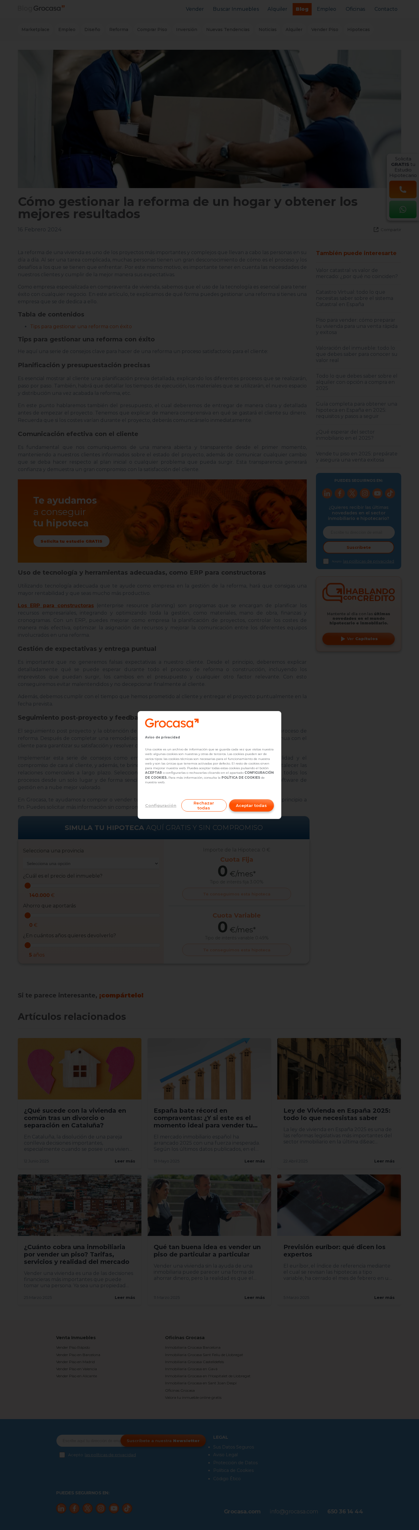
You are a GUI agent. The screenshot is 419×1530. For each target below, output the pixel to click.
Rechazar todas (204, 805)
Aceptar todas (251, 805)
